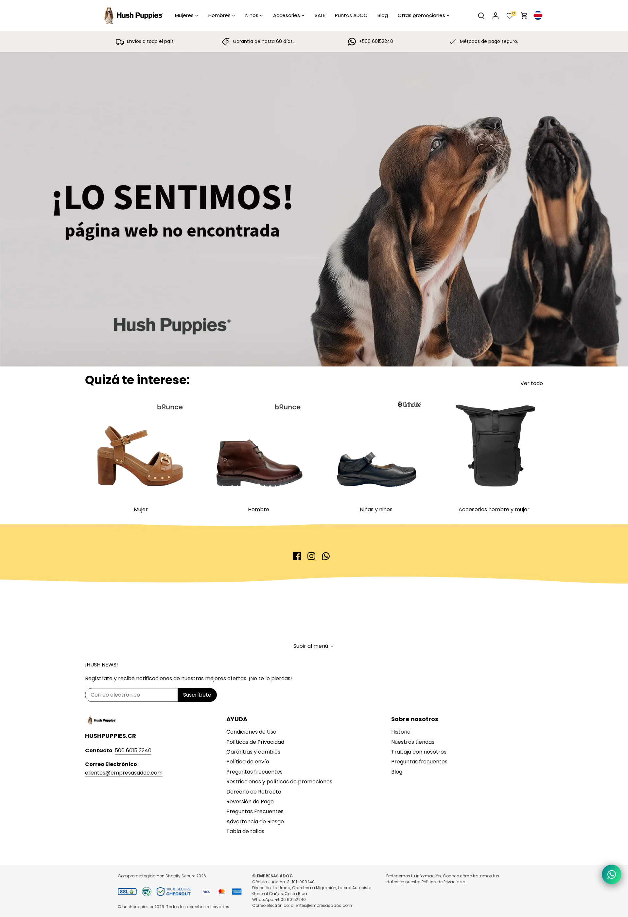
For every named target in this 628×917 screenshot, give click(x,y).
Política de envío (247, 761)
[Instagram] (311, 556)
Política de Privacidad (443, 882)
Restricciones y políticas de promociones (279, 781)
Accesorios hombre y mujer (494, 509)
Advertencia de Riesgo (255, 821)
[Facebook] (297, 556)
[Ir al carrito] (524, 16)
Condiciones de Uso (251, 732)
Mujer (141, 509)
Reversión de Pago (250, 801)
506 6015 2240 (133, 750)
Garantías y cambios (253, 752)
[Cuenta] (495, 16)
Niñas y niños (376, 509)
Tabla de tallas (245, 831)
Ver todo (531, 383)
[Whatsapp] (326, 556)
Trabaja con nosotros (418, 752)
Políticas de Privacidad (255, 742)
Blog (396, 772)
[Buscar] (481, 16)
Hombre (258, 509)
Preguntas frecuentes (254, 772)
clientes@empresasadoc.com (124, 773)
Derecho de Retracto (253, 791)
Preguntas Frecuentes (255, 811)
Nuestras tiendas (412, 742)
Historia (400, 732)
